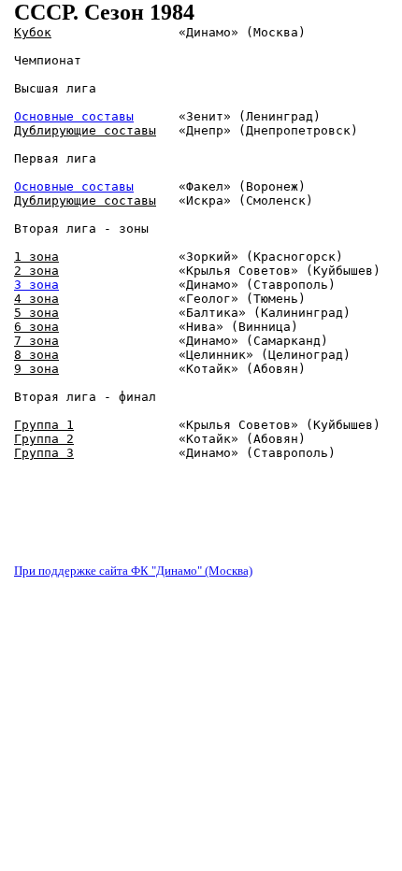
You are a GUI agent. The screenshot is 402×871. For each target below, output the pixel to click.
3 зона (36, 285)
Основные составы (74, 116)
